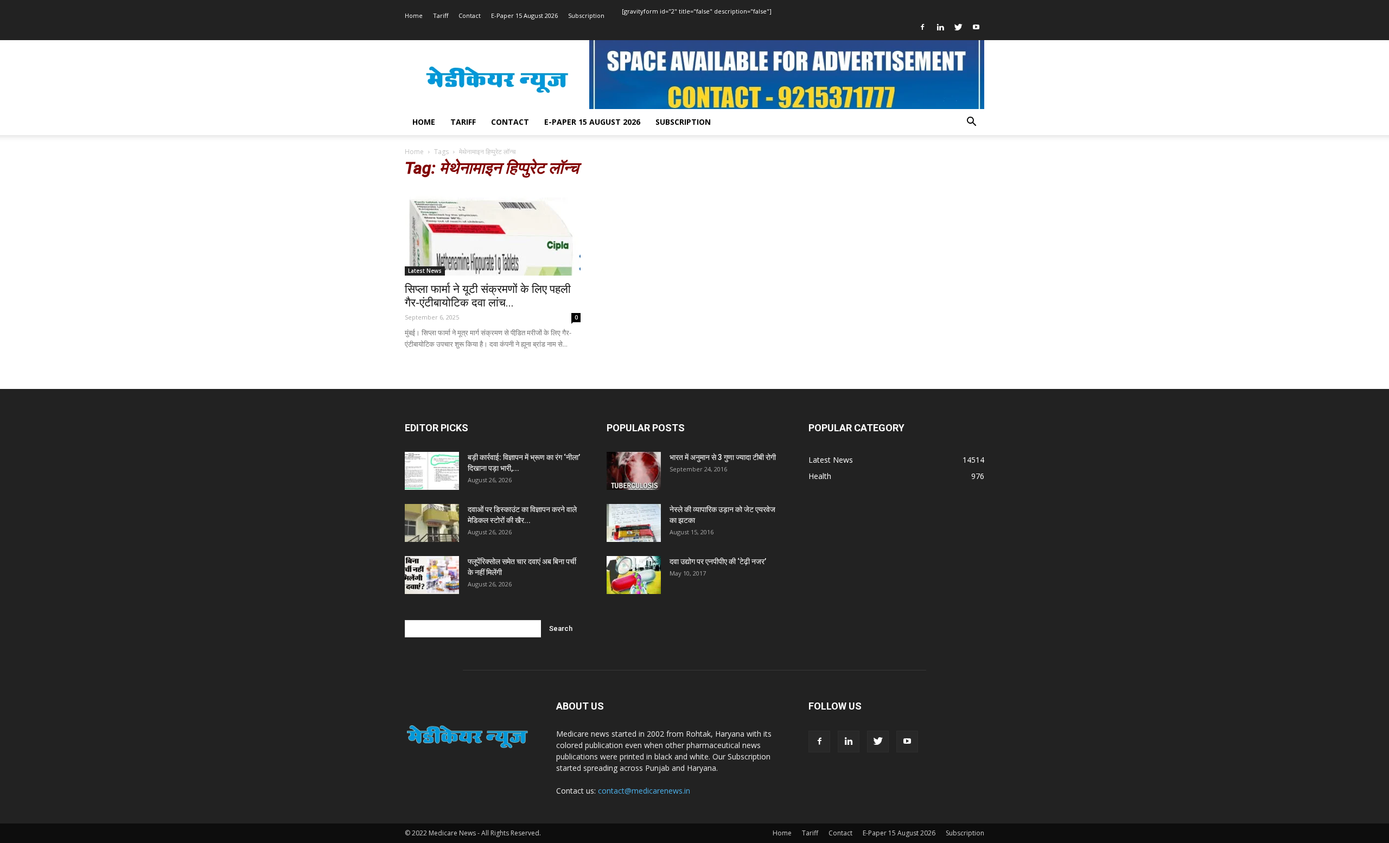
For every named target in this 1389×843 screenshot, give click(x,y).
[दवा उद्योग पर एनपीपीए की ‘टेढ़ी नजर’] (634, 575)
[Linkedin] (940, 27)
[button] (971, 123)
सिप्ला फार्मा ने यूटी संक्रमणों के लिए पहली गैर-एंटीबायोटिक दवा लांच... (488, 296)
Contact (469, 15)
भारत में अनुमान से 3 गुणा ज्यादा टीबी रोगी (723, 457)
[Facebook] (922, 27)
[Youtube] (976, 27)
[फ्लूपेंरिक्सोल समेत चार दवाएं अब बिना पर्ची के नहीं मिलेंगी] (432, 575)
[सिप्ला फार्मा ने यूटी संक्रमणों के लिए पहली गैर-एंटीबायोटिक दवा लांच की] (493, 232)
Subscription (586, 15)
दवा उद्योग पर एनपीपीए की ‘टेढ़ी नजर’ (718, 561)
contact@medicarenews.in (644, 790)
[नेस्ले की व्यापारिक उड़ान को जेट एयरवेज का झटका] (634, 523)
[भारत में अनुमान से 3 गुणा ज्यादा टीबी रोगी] (634, 471)
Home (414, 15)
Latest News (425, 270)
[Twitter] (958, 27)
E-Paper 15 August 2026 (524, 15)
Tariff (440, 15)
